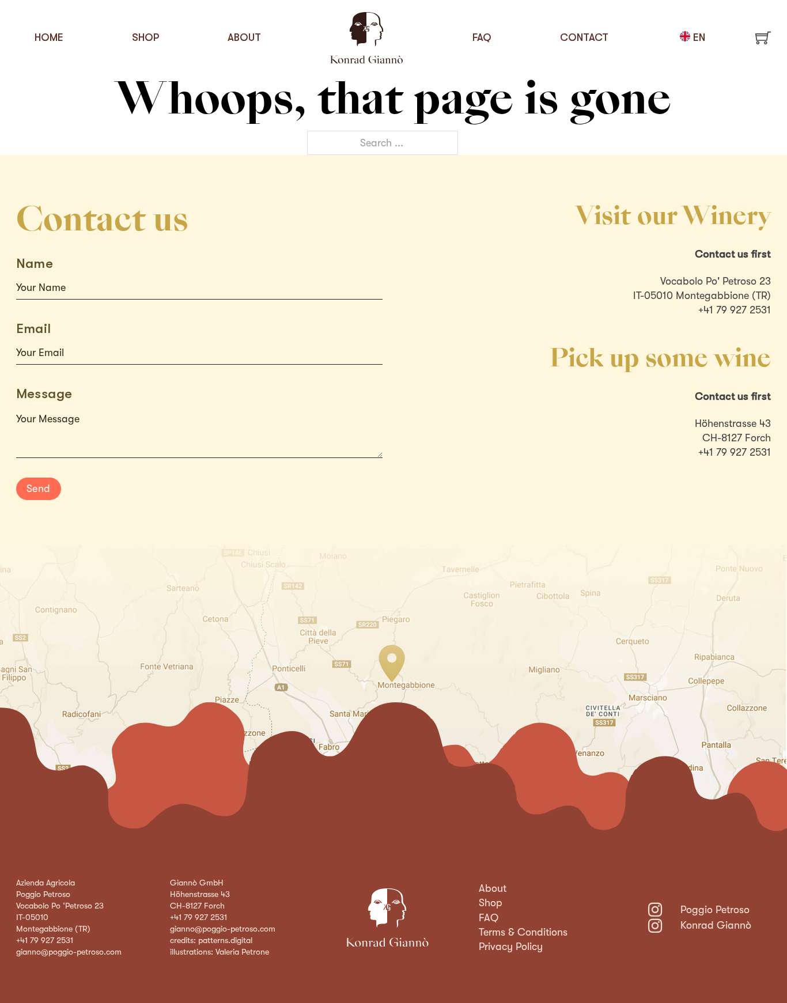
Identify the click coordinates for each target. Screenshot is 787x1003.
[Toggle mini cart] (763, 38)
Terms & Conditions (523, 932)
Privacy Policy (511, 946)
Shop (145, 37)
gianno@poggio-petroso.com (69, 951)
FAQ (481, 37)
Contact (584, 37)
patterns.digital (225, 940)
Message (44, 394)
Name (35, 263)
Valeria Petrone (242, 951)
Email (33, 328)
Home (49, 37)
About (244, 37)
